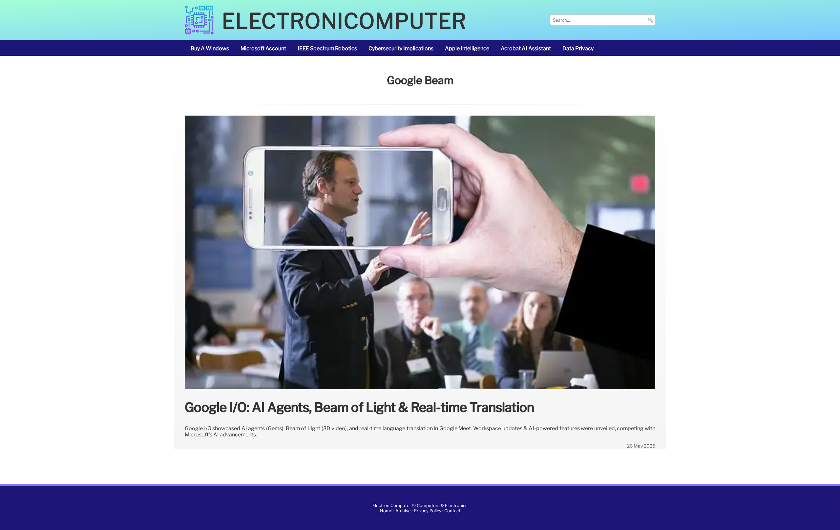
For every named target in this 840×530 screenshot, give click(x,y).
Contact (452, 510)
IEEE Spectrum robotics (327, 48)
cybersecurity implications (400, 48)
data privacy (578, 48)
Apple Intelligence (467, 48)
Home (386, 510)
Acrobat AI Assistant (526, 48)
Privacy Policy (427, 510)
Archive (403, 510)
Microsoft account (263, 48)
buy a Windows (210, 48)
